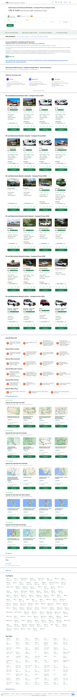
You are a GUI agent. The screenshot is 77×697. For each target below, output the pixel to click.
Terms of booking (35, 695)
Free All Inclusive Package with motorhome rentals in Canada (48, 353)
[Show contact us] (73, 694)
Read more (8, 86)
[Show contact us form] (56, 2)
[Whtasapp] (61, 2)
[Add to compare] (12, 126)
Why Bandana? (11, 36)
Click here (9, 43)
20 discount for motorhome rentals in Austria (48, 384)
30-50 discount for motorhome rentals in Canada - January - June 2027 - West (64, 353)
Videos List (8, 570)
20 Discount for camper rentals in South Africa (17, 392)
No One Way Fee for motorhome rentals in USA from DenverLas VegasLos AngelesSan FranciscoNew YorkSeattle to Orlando (48, 343)
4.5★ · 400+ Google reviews (12, 32)
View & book (13, 129)
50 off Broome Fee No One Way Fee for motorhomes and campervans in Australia (48, 363)
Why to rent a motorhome (27, 693)
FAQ (13, 693)
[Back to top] (2, 695)
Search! (10, 25)
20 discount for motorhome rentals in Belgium (64, 384)
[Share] (15, 126)
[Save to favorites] (8, 126)
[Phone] (58, 2)
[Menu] (52, 2)
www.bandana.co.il (6, 693)
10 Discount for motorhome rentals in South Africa (61, 392)
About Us (18, 693)
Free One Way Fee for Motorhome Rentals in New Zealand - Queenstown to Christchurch (48, 374)
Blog (7, 560)
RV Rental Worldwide (64, 693)
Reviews (44, 693)
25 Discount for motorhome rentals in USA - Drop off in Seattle (15, 343)
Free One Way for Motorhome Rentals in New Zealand (64, 374)
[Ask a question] (18, 126)
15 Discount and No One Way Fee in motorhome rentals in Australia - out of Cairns (31, 363)
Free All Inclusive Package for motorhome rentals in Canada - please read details (31, 353)
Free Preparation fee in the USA (31, 343)
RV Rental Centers (10, 689)
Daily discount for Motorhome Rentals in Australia (63, 363)
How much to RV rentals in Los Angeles (13, 565)
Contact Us (43, 695)
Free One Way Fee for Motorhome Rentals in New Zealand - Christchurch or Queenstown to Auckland (31, 374)
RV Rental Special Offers (12, 396)
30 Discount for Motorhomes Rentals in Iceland (30, 384)
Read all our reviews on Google (38, 90)
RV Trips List (9, 553)
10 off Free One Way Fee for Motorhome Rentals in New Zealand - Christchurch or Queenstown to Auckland (15, 374)
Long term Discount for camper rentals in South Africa (40, 392)
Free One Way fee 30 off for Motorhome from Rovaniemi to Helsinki (14, 384)
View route (13, 426)
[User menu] (70, 2)
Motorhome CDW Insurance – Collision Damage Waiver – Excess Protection (22, 69)
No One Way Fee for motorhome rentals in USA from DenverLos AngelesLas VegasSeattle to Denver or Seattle (64, 343)
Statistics (56, 693)
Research (50, 693)
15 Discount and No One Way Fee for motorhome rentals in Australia (14, 363)
